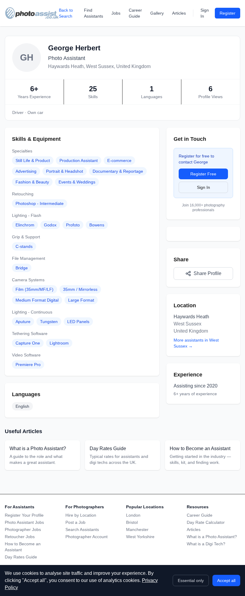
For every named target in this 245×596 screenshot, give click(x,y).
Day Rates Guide (21, 557)
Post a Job (75, 522)
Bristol (132, 522)
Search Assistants (82, 529)
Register (227, 13)
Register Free (203, 174)
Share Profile (207, 273)
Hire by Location (80, 515)
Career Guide (135, 13)
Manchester (137, 529)
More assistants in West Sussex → (196, 343)
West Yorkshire (140, 536)
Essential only (191, 580)
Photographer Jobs (23, 529)
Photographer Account (86, 536)
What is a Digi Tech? (206, 543)
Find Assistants (93, 13)
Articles (179, 13)
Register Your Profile (24, 515)
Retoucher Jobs (20, 536)
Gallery (157, 13)
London (133, 515)
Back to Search (66, 13)
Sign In (204, 13)
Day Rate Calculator (206, 522)
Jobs (115, 13)
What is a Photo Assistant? (212, 536)
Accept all (226, 580)
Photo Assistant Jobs (24, 522)
